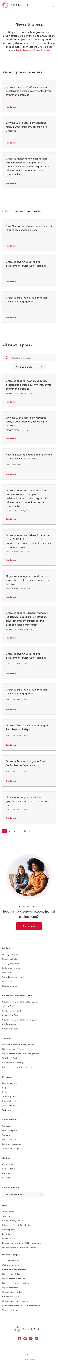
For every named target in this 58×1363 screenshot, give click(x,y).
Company (7, 1125)
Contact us (7, 1164)
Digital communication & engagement (20, 1053)
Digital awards (9, 1139)
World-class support (11, 1148)
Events (5, 1091)
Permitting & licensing (12, 1062)
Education (7, 972)
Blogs (4, 1087)
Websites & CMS (9, 1057)
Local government (11, 954)
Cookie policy (8, 1229)
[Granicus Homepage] (27, 1329)
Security (6, 1233)
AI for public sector (11, 1260)
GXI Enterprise (9, 1024)
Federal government (12, 967)
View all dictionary (10, 1309)
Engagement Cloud (11, 1010)
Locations (6, 1177)
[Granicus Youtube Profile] (25, 1339)
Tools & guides (9, 1096)
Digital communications (13, 1278)
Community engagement (14, 1269)
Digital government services (15, 1282)
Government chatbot (12, 1291)
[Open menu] (53, 5)
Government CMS (10, 1296)
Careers (6, 1134)
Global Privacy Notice (12, 1220)
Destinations (8, 981)
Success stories (9, 1105)
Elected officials (9, 985)
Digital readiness (10, 1287)
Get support (8, 1173)
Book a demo (29, 926)
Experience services (11, 1143)
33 (25, 830)
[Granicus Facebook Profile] (19, 1339)
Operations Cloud (10, 1015)
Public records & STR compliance (18, 1066)
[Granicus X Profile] (36, 1339)
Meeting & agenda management (18, 1044)
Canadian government (13, 976)
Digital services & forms (13, 1048)
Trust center (8, 1211)
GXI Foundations (10, 1028)
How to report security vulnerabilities (19, 1247)
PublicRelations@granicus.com (33, 50)
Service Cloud (8, 1006)
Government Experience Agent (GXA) (19, 1019)
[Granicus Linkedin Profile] (31, 1339)
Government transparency (15, 1300)
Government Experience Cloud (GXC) (20, 1001)
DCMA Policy (8, 1238)
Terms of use (8, 1215)
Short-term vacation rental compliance (21, 1305)
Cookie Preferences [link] (29, 1354)
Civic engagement (11, 1264)
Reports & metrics (10, 1100)
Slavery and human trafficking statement (21, 1242)
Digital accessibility (11, 1273)
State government (11, 963)
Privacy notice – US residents (16, 1224)
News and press (9, 1130)
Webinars (6, 1109)
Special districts (9, 958)
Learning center (9, 1082)
